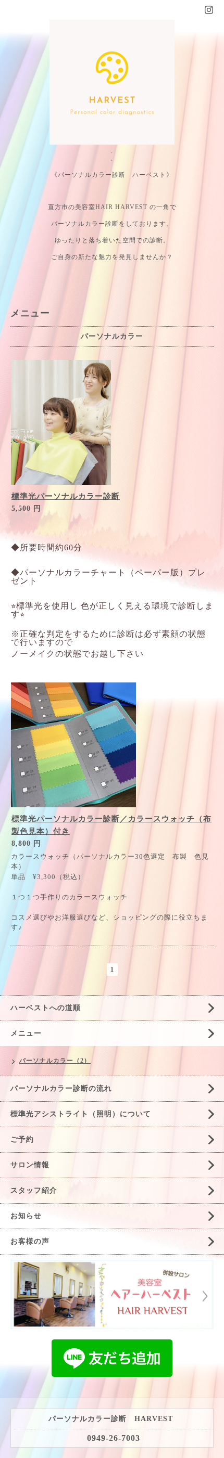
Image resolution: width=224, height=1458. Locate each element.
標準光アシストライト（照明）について (80, 1114)
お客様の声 (29, 1241)
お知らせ (26, 1216)
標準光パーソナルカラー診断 (65, 496)
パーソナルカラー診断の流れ (61, 1088)
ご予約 (22, 1139)
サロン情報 (29, 1165)
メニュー (26, 1033)
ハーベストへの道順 (45, 1008)
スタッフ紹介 (33, 1190)
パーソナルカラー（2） (55, 1060)
